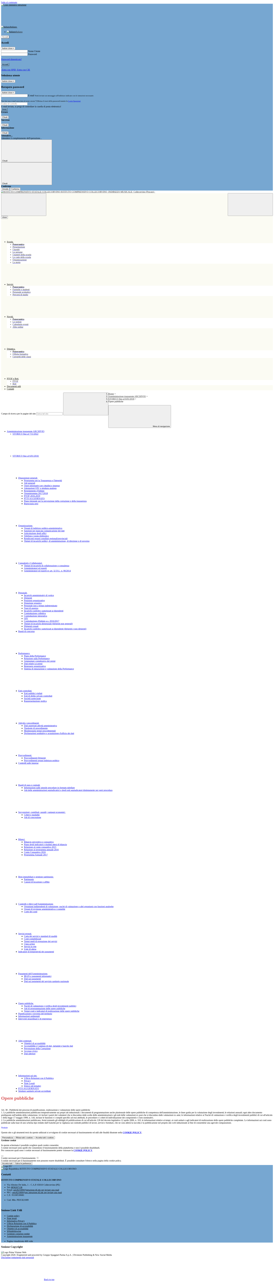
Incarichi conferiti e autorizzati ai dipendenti (43, 611)
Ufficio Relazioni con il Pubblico (39, 1078)
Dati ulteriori (29, 1053)
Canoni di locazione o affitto (37, 882)
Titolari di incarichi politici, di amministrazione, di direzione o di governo (56, 541)
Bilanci (21, 839)
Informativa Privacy (16, 1221)
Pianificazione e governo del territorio (35, 1013)
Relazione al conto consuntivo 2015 (40, 847)
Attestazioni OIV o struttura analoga (40, 488)
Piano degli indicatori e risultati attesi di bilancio (45, 844)
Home (111, 394)
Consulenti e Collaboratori (30, 563)
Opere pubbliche (26, 1003)
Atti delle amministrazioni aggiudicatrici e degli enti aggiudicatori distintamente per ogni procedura (68, 790)
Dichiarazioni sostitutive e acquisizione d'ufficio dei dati (49, 733)
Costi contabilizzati (32, 939)
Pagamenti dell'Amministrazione (33, 973)
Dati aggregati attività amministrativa (40, 725)
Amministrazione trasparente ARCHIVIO (127, 396)
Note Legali (29, 1083)
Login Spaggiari (74, 101)
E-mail (31, 95)
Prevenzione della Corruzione (37, 1048)
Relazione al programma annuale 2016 (41, 849)
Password (32, 54)
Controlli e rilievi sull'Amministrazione (36, 904)
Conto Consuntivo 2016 (35, 852)
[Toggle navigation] (23, 204)
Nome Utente (34, 51)
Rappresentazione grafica (35, 701)
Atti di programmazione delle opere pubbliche (44, 1008)
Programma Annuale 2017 (36, 855)
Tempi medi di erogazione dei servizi (40, 941)
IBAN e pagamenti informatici (37, 976)
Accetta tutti (45, 1138)
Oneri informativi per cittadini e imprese (42, 485)
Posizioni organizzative (34, 600)
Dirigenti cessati (31, 626)
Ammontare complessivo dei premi (39, 661)
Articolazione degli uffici (35, 533)
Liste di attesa (30, 949)
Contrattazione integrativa (35, 616)
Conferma (15, 189)
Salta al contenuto (9, 2)
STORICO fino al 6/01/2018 (121, 399)
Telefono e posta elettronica (36, 536)
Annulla (5, 189)
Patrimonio (29, 879)
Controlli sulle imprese (28, 763)
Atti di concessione (32, 817)
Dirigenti (28, 598)
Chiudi (4, 117)
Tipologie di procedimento (36, 728)
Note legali (12, 1218)
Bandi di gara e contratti (29, 785)
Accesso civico (31, 1051)
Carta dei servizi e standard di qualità (40, 936)
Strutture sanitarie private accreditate (34, 1091)
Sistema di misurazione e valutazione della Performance (49, 669)
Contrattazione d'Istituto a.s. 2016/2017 (41, 621)
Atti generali (29, 483)
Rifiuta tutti (24, 1138)
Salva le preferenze (23, 1163)
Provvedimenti (25, 755)
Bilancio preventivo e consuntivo (39, 842)
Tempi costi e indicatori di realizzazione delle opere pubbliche (51, 1011)
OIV (26, 618)
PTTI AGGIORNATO (34, 498)
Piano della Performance (35, 656)
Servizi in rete (30, 946)
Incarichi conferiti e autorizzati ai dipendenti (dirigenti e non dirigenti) (55, 629)
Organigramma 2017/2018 (36, 493)
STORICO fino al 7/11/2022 (25, 434)
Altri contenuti (25, 1041)
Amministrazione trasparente (20, 1236)
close (4, 217)
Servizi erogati (25, 933)
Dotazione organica (33, 603)
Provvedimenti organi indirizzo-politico (41, 760)
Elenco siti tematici (32, 1086)
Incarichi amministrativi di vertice (39, 595)
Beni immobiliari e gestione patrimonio (36, 877)
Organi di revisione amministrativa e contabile (44, 909)
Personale (23, 593)
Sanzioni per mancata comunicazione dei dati (44, 531)
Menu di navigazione (161, 426)
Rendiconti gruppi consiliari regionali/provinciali (46, 538)
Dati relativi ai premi (33, 663)
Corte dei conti (30, 911)
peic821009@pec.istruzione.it (37, 1192)
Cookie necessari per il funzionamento (18, 1158)
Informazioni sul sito (27, 1075)
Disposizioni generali (28, 478)
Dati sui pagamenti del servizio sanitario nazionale (46, 981)
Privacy (27, 1081)
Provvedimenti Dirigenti (35, 758)
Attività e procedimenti (28, 723)
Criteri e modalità (32, 815)
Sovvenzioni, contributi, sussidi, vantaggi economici (42, 812)
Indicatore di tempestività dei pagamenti (36, 951)
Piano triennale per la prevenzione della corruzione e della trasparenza (55, 501)
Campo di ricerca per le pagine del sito (18, 413)
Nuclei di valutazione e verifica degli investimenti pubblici (50, 1006)
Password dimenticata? (11, 59)
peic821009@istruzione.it (36, 1190)
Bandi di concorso (26, 631)
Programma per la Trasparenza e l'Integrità (43, 480)
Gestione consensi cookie (18, 1234)
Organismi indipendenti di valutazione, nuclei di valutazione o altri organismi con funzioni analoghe (69, 906)
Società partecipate (32, 698)
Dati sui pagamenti (32, 979)
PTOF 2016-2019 (32, 496)
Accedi (5, 37)
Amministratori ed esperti (35, 568)
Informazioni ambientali (29, 1016)
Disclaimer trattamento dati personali (17, 1257)
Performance (24, 653)
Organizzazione (25, 525)
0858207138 (16, 1187)
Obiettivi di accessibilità (34, 1043)
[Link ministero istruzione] (13, 5)
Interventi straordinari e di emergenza (35, 1019)
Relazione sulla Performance (37, 658)
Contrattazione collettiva (35, 613)
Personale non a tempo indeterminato (40, 605)
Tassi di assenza (31, 608)
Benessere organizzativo (35, 666)
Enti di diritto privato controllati (38, 696)
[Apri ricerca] (250, 204)
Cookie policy (13, 1216)
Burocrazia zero (31, 503)
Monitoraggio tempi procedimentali (40, 731)
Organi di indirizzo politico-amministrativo (43, 528)
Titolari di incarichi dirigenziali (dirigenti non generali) (48, 623)
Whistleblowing (14, 1231)
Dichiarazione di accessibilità (20, 1226)
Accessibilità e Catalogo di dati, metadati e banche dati (48, 1046)
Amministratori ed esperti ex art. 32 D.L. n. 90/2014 (47, 571)
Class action (29, 944)
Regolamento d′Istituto (34, 491)
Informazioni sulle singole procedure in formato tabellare (49, 787)
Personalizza (7, 1138)
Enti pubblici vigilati (33, 693)
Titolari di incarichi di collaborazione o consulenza (46, 565)
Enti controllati (25, 691)
